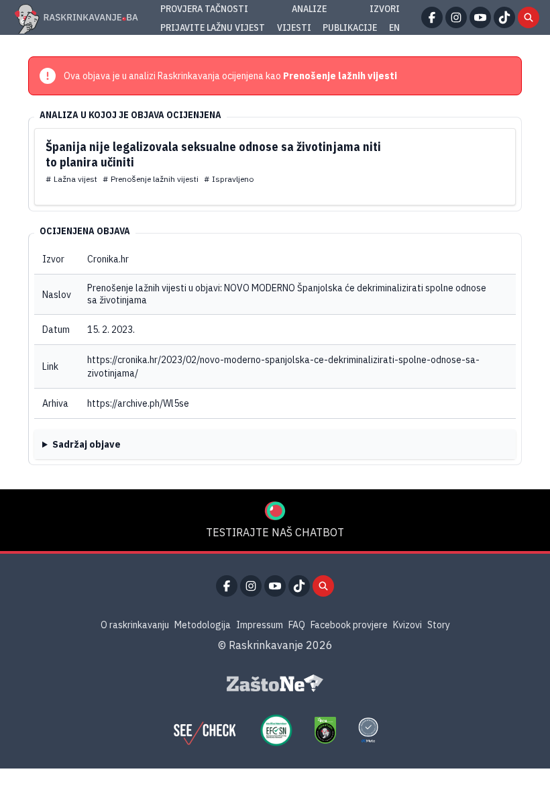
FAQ (296, 625)
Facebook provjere (349, 625)
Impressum (259, 625)
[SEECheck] (204, 730)
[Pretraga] (528, 17)
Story (438, 625)
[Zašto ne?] (275, 683)
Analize (309, 9)
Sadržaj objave (86, 444)
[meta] (368, 730)
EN (394, 27)
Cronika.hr (108, 259)
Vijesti (294, 27)
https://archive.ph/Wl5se (138, 403)
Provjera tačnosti (204, 9)
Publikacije (350, 27)
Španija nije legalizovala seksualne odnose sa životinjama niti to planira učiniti (213, 154)
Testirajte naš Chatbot (275, 532)
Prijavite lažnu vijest (212, 27)
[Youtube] (480, 17)
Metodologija (202, 625)
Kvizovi (407, 625)
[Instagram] (456, 17)
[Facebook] (432, 17)
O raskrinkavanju (135, 625)
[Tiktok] (504, 17)
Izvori (385, 9)
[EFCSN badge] (276, 730)
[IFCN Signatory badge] (325, 730)
